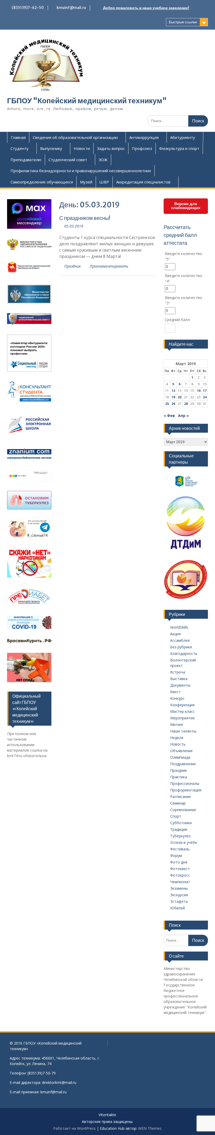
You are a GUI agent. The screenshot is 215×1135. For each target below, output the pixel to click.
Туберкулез (180, 835)
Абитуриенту (182, 137)
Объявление (181, 750)
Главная (18, 137)
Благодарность (183, 653)
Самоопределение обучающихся (41, 181)
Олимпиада (180, 757)
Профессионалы (184, 783)
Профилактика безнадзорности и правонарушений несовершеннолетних (80, 170)
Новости (82, 148)
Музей (86, 181)
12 (173, 390)
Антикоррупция (144, 137)
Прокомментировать (109, 266)
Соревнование (183, 809)
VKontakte (107, 1115)
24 (205, 397)
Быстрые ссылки (183, 22)
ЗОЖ (103, 159)
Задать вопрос (111, 148)
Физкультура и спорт (179, 148)
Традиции (178, 829)
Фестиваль (180, 848)
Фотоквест (180, 868)
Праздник (72, 266)
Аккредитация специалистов (143, 181)
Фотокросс (180, 875)
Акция (175, 633)
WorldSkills (179, 627)
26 (173, 403)
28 (186, 403)
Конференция (182, 704)
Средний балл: (177, 319)
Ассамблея (180, 640)
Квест (175, 691)
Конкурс (177, 698)
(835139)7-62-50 (28, 7)
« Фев (169, 415)
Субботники (181, 822)
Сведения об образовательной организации (75, 137)
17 (205, 390)
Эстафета (179, 901)
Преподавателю (25, 159)
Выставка (178, 678)
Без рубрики (181, 646)
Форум (176, 855)
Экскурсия (179, 894)
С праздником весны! (84, 218)
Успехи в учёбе (183, 842)
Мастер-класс (182, 711)
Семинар (178, 803)
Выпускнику (51, 148)
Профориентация (185, 790)
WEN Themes (150, 1128)
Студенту (19, 148)
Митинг (177, 724)
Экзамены (179, 888)
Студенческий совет (68, 159)
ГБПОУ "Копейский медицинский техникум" (87, 100)
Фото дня (178, 862)
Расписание (180, 796)
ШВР (104, 181)
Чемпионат (180, 881)
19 (173, 397)
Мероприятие (182, 717)
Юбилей (177, 907)
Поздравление (183, 763)
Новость (178, 744)
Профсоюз (142, 148)
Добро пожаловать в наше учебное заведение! (146, 8)
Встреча (177, 672)
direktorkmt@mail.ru (59, 1082)
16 (199, 390)
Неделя (176, 737)
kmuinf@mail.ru (71, 7)
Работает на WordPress (74, 1128)
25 (167, 403)
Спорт (175, 816)
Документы (180, 685)
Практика (178, 776)
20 (179, 397)
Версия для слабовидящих (185, 206)
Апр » (183, 415)
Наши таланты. (183, 731)
